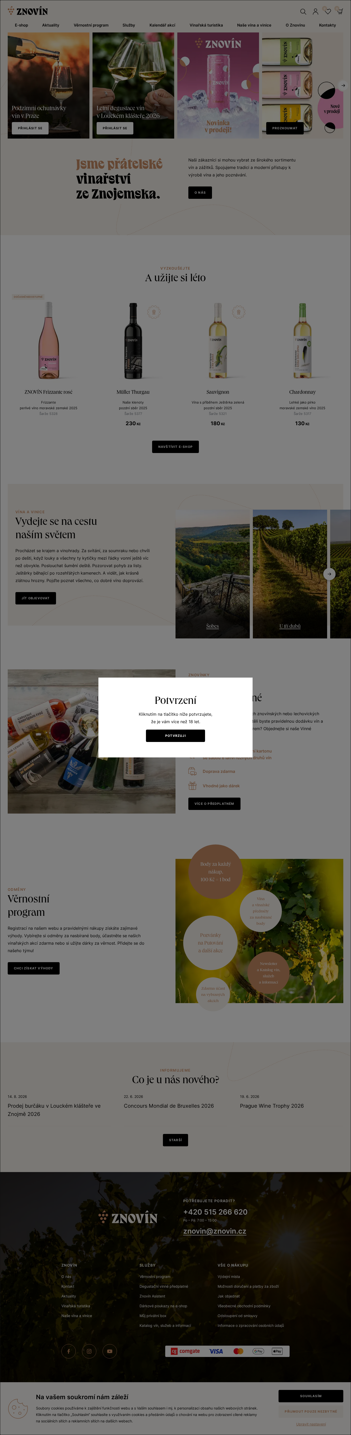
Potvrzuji (175, 736)
